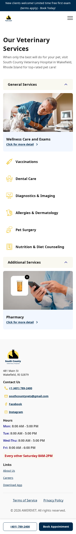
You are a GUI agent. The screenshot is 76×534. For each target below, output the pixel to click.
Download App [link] (12, 485)
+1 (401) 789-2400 (20, 388)
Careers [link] (8, 478)
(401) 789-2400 (20, 526)
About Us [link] (9, 470)
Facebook (15, 404)
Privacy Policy (53, 500)
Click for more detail (20, 144)
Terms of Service (25, 500)
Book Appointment (56, 526)
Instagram (16, 412)
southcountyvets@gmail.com (29, 396)
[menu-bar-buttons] (70, 18)
